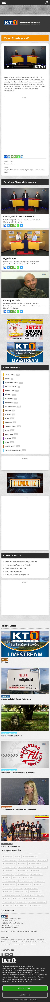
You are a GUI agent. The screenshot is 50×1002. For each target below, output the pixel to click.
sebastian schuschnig (12, 895)
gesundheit (41, 867)
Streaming (9, 902)
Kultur (9, 418)
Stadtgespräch (9, 164)
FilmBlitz (10, 394)
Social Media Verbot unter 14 (15, 568)
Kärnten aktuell (11, 881)
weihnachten (22, 905)
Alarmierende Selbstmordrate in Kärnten (16, 699)
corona (43, 860)
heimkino (24, 870)
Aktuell (8, 378)
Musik (19, 888)
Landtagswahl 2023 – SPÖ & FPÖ (19, 216)
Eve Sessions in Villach (13, 571)
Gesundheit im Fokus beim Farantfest (18, 565)
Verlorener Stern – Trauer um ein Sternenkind (18, 809)
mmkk (8, 888)
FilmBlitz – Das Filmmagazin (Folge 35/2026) (21, 562)
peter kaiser (21, 891)
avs (5, 170)
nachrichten (32, 888)
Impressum (34, 999)
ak (18, 856)
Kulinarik (10, 414)
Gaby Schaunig (26, 867)
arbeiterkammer (31, 856)
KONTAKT (12, 931)
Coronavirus (10, 863)
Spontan (10, 438)
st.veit (18, 898)
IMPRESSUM (4, 931)
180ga (8, 856)
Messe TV (10, 422)
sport (40, 895)
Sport (9, 442)
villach (8, 905)
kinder (36, 870)
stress (36, 170)
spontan (29, 895)
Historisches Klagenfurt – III (11, 735)
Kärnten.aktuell (12, 406)
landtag (40, 881)
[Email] (12, 156)
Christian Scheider (28, 860)
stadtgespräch (31, 898)
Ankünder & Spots (13, 382)
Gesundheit (10, 398)
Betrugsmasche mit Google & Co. (17, 575)
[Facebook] (5, 156)
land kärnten (27, 881)
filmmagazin (36, 863)
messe (39, 884)
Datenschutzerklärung (20, 999)
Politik (9, 430)
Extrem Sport (11, 390)
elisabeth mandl (12, 170)
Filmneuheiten (10, 867)
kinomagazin (23, 874)
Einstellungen (25, 995)
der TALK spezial (12, 386)
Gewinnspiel (10, 870)
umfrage (22, 902)
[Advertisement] (25, 124)
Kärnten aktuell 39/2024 (10, 846)
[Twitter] (8, 156)
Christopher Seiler (12, 300)
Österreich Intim (12, 426)
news (8, 891)
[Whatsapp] (18, 156)
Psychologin (29, 170)
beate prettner (10, 860)
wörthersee (36, 905)
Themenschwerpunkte (15, 450)
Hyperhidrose (9, 258)
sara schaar (36, 891)
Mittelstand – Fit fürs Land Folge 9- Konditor (17, 772)
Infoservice (11, 402)
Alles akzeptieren (25, 988)
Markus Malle (10, 884)
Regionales (11, 434)
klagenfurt (37, 874)
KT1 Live (9, 410)
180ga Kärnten (12, 374)
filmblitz (23, 863)
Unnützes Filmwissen (38, 902)
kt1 (7, 877)
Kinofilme (9, 874)
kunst (17, 877)
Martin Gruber (25, 884)
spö (7, 898)
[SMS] (15, 156)
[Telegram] (22, 156)
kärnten (21, 170)
